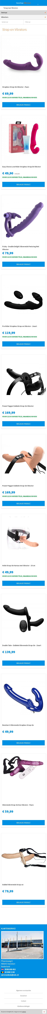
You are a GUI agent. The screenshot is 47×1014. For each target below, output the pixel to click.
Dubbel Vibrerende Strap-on (12, 885)
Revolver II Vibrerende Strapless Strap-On (18, 725)
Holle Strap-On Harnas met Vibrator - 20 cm (18, 565)
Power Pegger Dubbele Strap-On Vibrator (18, 406)
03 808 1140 (9, 972)
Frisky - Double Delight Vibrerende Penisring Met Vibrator (20, 247)
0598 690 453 (10, 969)
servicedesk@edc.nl (10, 975)
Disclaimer (23, 996)
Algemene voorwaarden (23, 990)
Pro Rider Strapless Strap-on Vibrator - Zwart (19, 326)
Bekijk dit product (23, 105)
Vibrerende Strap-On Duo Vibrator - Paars (18, 805)
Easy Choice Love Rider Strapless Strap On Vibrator (21, 167)
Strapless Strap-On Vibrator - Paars (15, 87)
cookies (24, 1012)
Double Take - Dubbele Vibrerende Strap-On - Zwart (21, 645)
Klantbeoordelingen (23, 1006)
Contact (23, 1001)
